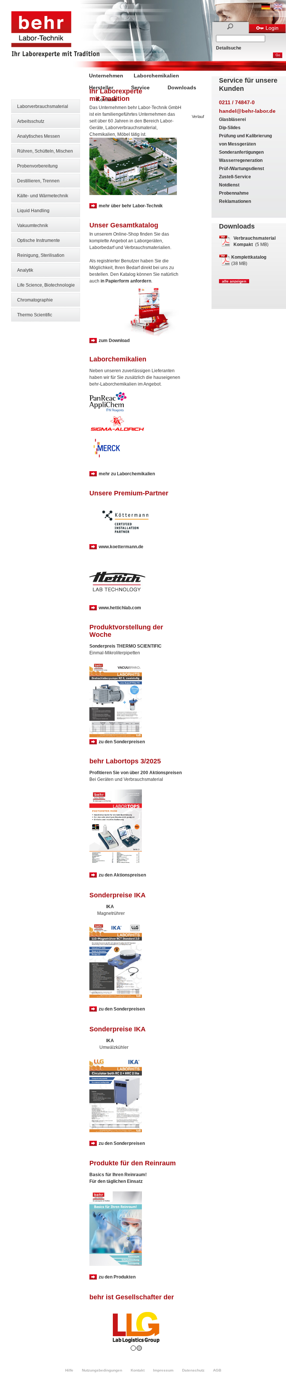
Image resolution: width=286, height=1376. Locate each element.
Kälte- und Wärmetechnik (42, 195)
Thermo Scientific (34, 314)
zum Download (114, 340)
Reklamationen (235, 201)
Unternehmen (106, 76)
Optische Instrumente (38, 240)
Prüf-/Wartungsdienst (241, 168)
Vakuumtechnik (32, 225)
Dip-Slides (230, 127)
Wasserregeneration (241, 160)
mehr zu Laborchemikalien (127, 473)
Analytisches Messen (38, 136)
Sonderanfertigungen (241, 152)
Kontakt (137, 1370)
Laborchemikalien (156, 76)
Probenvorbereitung (37, 166)
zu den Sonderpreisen (122, 741)
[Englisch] (278, 7)
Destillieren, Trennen (38, 180)
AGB (217, 1370)
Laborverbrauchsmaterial (42, 106)
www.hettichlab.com (120, 607)
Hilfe (69, 1370)
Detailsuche (228, 48)
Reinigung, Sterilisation (40, 255)
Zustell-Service (235, 176)
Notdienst (229, 185)
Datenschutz (193, 1370)
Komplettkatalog (248, 257)
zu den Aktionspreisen (122, 875)
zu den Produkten (117, 1277)
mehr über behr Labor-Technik (131, 205)
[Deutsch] (265, 7)
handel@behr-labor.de (247, 111)
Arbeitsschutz (30, 121)
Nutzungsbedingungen (102, 1370)
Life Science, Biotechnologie (46, 285)
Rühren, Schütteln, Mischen (45, 151)
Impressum (163, 1370)
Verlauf (198, 116)
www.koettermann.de (121, 546)
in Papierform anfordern (126, 281)
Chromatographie (35, 300)
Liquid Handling (33, 210)
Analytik (25, 270)
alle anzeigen (234, 281)
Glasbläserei (232, 119)
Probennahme (234, 193)
